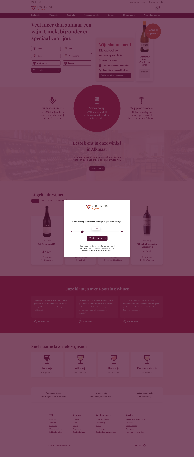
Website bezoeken (96, 238)
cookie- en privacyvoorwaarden (99, 248)
